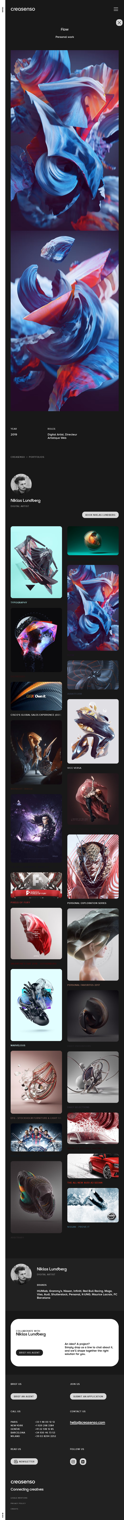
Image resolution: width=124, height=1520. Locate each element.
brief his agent (29, 1352)
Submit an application (88, 1396)
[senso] (2, 9)
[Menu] (116, 9)
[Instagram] (73, 1461)
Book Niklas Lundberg (100, 515)
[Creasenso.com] (23, 9)
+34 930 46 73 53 (45, 1432)
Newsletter (27, 1461)
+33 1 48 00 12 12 (45, 1422)
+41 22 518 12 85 (44, 1429)
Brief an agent (24, 1396)
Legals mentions (19, 1498)
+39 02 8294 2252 (45, 1436)
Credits (14, 1509)
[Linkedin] (83, 1461)
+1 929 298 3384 (44, 1425)
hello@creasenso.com (87, 1423)
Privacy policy (18, 1503)
